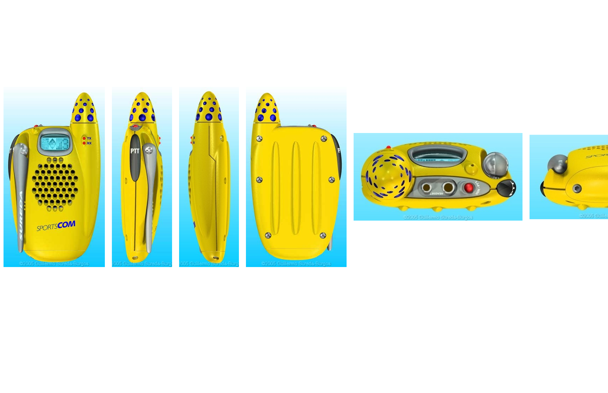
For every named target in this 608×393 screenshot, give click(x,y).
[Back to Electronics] (54, 175)
